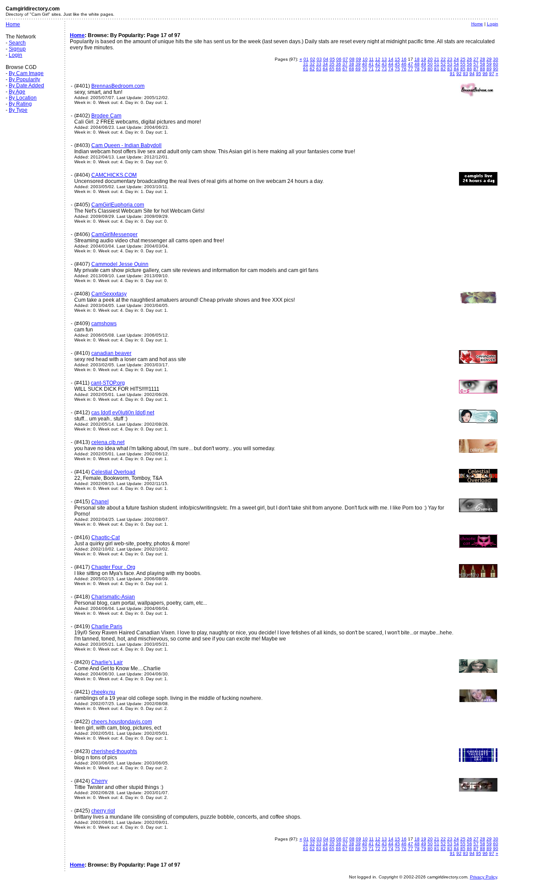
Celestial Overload (113, 472)
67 (345, 68)
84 (456, 68)
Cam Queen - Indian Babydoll (126, 145)
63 (318, 68)
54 (456, 64)
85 (463, 68)
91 (452, 73)
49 (423, 64)
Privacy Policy (483, 877)
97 (491, 73)
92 (459, 73)
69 (358, 68)
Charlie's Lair (107, 662)
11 (371, 59)
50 (430, 64)
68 (351, 68)
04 (325, 59)
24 (456, 59)
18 (417, 59)
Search (17, 43)
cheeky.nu (103, 692)
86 (469, 68)
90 (495, 68)
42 (377, 64)
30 (495, 59)
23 (449, 59)
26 (469, 59)
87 (476, 68)
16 (404, 59)
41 (371, 64)
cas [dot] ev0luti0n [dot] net (122, 413)
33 (318, 64)
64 (325, 68)
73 (384, 68)
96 (485, 73)
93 (465, 73)
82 (443, 68)
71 (371, 68)
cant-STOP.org (108, 383)
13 (384, 59)
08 (352, 59)
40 (364, 64)
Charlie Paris (106, 626)
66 (338, 68)
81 (436, 68)
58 (482, 64)
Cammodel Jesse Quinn (119, 264)
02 (312, 59)
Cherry (99, 781)
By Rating (20, 104)
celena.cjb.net (107, 442)
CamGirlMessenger (114, 234)
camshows (104, 323)
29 (489, 59)
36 (338, 64)
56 (469, 64)
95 (478, 73)
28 (482, 59)
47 (410, 64)
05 (332, 59)
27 (476, 59)
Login (15, 55)
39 (358, 64)
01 (306, 59)
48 (417, 64)
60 (495, 64)
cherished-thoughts (114, 751)
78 (417, 68)
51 (436, 64)
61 (305, 68)
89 (489, 68)
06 (339, 59)
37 (345, 64)
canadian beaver (111, 353)
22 (443, 59)
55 (463, 64)
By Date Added (26, 86)
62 (312, 68)
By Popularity (24, 79)
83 (449, 68)
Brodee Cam (106, 116)
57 (476, 64)
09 (358, 59)
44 (390, 64)
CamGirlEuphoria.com (117, 205)
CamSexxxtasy (109, 294)
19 (423, 59)
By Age (17, 92)
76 (404, 68)
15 (397, 59)
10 (365, 59)
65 (332, 68)
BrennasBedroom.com (118, 86)
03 (319, 59)
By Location (23, 98)
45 (397, 64)
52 (443, 64)
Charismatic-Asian (113, 597)
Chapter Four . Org (113, 567)
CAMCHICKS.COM (114, 175)
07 (345, 59)
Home (13, 24)
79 (423, 68)
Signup (17, 49)
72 (377, 68)
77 (410, 68)
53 (449, 64)
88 (482, 68)
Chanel (100, 502)
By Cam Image (26, 73)
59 (489, 64)
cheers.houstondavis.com (121, 722)
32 (312, 64)
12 (377, 59)
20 (430, 59)
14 (390, 59)
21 (436, 59)
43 (384, 64)
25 (463, 59)
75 (397, 68)
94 (472, 73)
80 (430, 68)
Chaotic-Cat (105, 537)
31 (305, 64)
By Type (18, 110)
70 (364, 68)
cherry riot (103, 811)
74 (390, 68)
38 (351, 64)
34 (325, 64)
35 (332, 64)
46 (404, 64)
